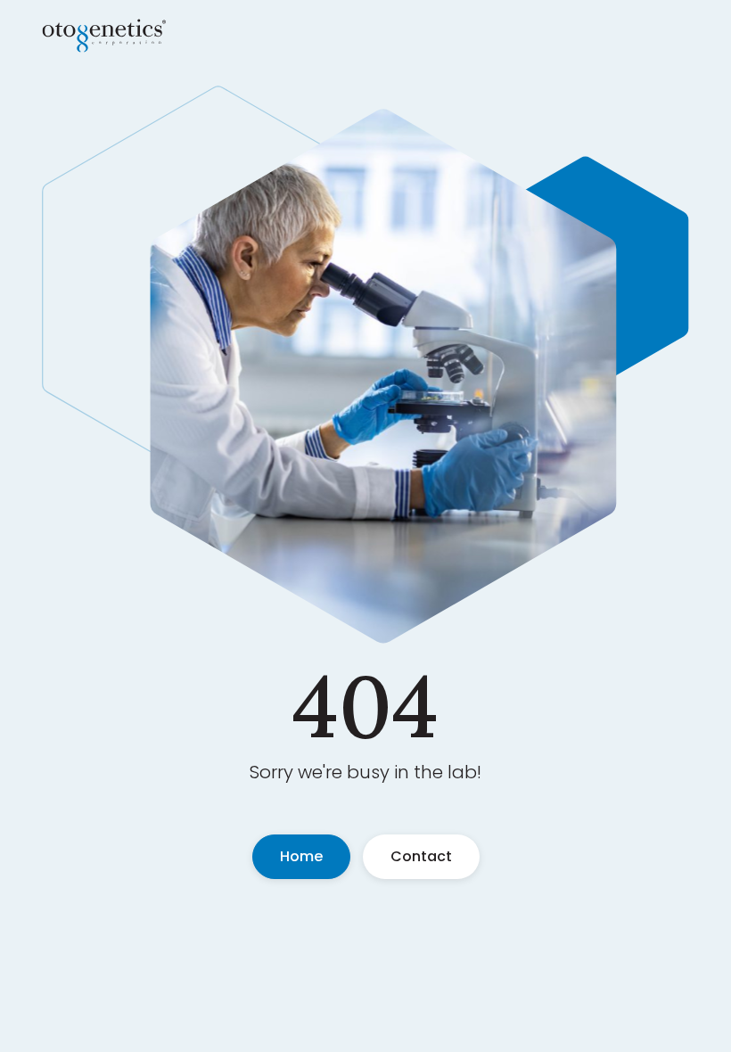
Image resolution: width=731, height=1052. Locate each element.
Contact (421, 856)
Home (301, 856)
